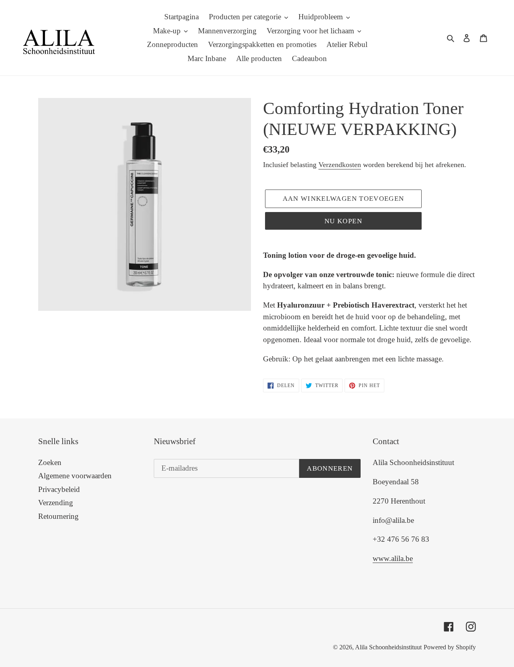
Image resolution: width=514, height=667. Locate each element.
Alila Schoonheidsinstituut (388, 647)
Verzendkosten (339, 165)
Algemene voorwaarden (75, 475)
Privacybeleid (59, 489)
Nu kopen (343, 221)
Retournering (58, 516)
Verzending (55, 502)
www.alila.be (393, 558)
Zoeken (49, 462)
